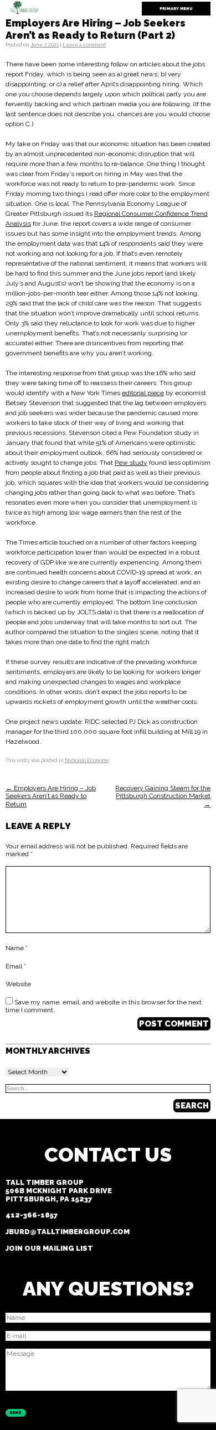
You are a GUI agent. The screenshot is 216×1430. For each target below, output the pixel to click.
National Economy (87, 760)
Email (16, 966)
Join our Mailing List (49, 1248)
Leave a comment (84, 45)
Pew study (131, 463)
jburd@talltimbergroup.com (68, 1231)
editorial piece (143, 393)
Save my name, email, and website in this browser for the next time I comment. (104, 1006)
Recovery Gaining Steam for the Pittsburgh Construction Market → (162, 796)
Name (17, 948)
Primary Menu (176, 8)
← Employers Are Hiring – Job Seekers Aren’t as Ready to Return (51, 796)
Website (18, 984)
